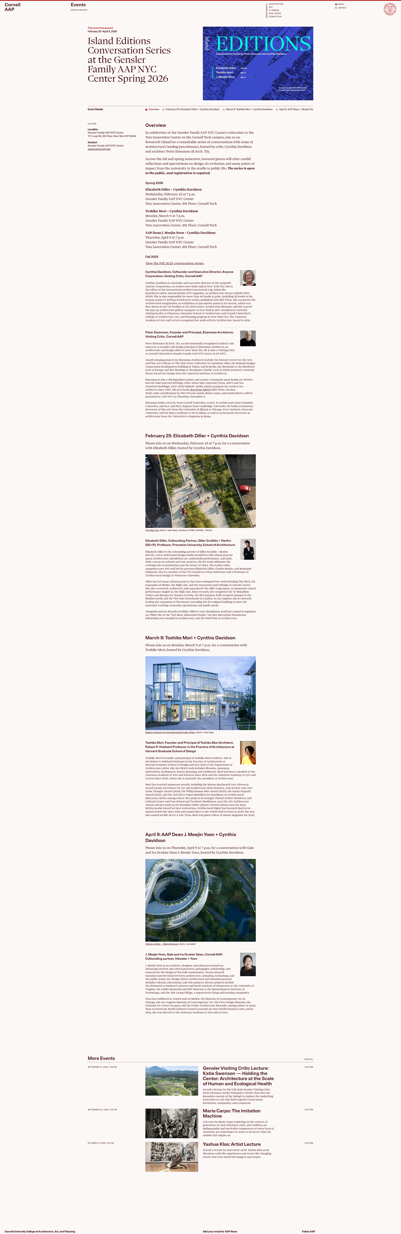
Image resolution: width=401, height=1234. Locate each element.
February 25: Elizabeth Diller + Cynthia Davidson (193, 109)
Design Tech (275, 17)
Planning (274, 10)
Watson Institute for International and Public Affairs (170, 732)
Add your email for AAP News (220, 1232)
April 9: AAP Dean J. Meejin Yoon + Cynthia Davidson (308, 109)
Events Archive (79, 10)
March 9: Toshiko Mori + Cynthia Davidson (249, 109)
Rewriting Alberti (200, 389)
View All (308, 1059)
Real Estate (275, 14)
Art (271, 7)
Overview (153, 109)
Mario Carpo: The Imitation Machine (232, 1114)
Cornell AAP (13, 7)
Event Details (95, 109)
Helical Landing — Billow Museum (161, 944)
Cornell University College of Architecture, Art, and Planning (40, 1232)
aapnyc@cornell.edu (99, 149)
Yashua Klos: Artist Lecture (232, 1144)
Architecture (276, 4)
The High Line (152, 530)
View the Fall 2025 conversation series (174, 263)
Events (78, 5)
